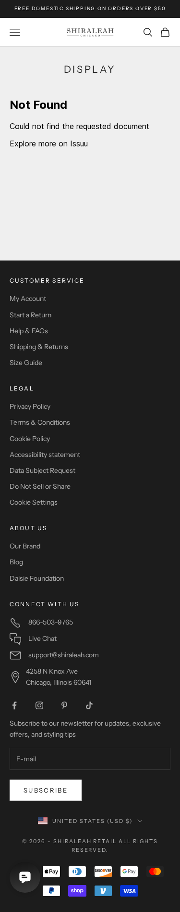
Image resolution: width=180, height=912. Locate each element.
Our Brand (25, 546)
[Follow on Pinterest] (64, 705)
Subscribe (46, 790)
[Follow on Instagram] (39, 705)
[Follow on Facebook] (14, 705)
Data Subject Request (42, 470)
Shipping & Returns (39, 346)
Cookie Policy (30, 438)
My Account (28, 298)
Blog (16, 562)
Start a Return (30, 315)
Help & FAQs (29, 330)
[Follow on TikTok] (89, 705)
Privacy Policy (30, 406)
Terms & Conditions (40, 422)
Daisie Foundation (37, 578)
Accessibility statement (45, 454)
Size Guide (26, 362)
